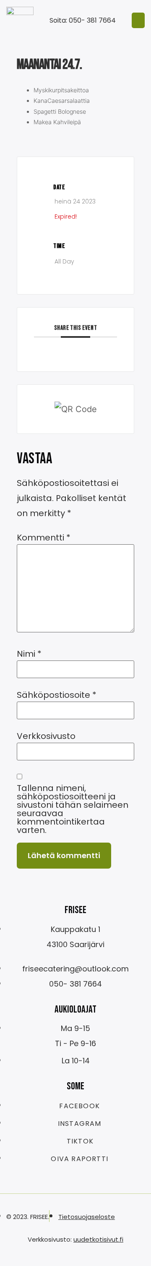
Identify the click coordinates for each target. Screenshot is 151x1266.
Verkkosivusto (46, 736)
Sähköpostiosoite (56, 695)
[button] (138, 21)
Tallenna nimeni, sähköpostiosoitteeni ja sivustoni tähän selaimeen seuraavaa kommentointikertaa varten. (72, 809)
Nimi (29, 654)
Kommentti (43, 537)
